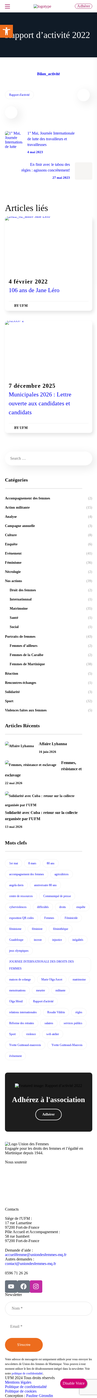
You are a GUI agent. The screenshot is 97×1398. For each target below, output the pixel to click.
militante (60, 990)
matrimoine (79, 979)
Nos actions (48, 581)
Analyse (48, 517)
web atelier (52, 1034)
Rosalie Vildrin (56, 1012)
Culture (48, 535)
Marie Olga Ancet (51, 979)
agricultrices (61, 874)
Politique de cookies (21, 1391)
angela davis (16, 885)
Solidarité (48, 692)
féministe (37, 929)
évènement (15, 1056)
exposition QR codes (21, 918)
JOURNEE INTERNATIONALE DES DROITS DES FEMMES (41, 965)
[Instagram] (36, 1286)
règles (78, 1012)
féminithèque (60, 929)
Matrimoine (51, 608)
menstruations (17, 990)
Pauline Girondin (39, 1396)
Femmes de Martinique (51, 664)
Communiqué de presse (57, 896)
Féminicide (71, 918)
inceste (38, 940)
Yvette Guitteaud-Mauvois (67, 1045)
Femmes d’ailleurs (51, 646)
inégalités (77, 940)
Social (51, 627)
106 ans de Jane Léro (34, 290)
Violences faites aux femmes (48, 710)
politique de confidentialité (27, 1373)
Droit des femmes (51, 590)
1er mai (13, 863)
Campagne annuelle (48, 526)
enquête (80, 907)
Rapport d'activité (19, 95)
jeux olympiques (19, 950)
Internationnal (51, 599)
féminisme (15, 929)
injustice (57, 940)
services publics (73, 1023)
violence (31, 1034)
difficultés (43, 907)
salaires (49, 1023)
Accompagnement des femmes (48, 498)
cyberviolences (18, 907)
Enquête (48, 544)
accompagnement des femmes (26, 874)
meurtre (40, 990)
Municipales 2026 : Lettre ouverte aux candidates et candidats (40, 403)
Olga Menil (16, 1001)
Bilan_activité (48, 74)
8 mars (32, 863)
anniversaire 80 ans (45, 885)
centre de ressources (21, 896)
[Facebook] (23, 1286)
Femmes (49, 918)
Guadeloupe (16, 940)
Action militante (48, 507)
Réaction (48, 673)
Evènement (15, 271)
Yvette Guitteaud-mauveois (25, 1045)
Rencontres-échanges (48, 683)
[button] (83, 6)
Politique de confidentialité (26, 1387)
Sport (48, 701)
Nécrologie (48, 572)
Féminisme (37, 271)
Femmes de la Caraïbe (51, 655)
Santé (51, 618)
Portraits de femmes (48, 636)
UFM (24, 306)
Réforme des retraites (21, 1023)
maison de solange (20, 979)
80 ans (50, 863)
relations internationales (23, 1012)
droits (62, 907)
